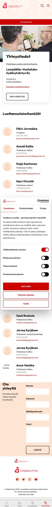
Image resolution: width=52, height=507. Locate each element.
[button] (42, 6)
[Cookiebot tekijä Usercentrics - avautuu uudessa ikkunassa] (37, 201)
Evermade (30, 494)
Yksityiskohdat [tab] (26, 208)
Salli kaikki (26, 286)
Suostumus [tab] (9, 208)
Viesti (28, 424)
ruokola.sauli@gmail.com (26, 322)
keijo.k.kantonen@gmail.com (28, 173)
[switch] (45, 258)
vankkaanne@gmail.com (26, 375)
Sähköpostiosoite (34, 411)
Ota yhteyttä (17, 96)
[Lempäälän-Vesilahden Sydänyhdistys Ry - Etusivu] (26, 461)
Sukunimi (30, 398)
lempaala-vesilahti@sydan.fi (17, 87)
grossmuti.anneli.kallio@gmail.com (30, 156)
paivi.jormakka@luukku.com (27, 138)
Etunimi (29, 386)
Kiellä (26, 304)
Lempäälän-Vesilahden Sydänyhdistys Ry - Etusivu (22, 5)
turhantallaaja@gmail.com (27, 340)
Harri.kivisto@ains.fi (24, 191)
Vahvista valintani (26, 295)
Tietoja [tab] (43, 208)
